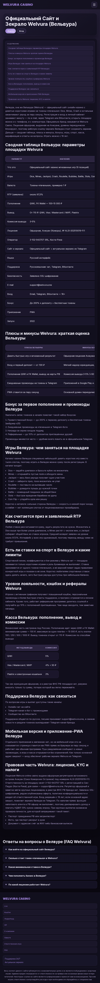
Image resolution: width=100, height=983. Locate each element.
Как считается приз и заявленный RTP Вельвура (28, 69)
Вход (21, 31)
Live (6, 906)
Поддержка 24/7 (12, 959)
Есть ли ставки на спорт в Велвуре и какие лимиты (30, 74)
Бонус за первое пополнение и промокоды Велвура (30, 58)
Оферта (7, 938)
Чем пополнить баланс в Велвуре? (27, 875)
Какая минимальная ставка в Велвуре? (30, 867)
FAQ (6, 950)
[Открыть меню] (94, 5)
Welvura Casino (18, 4)
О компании (9, 931)
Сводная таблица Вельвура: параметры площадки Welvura (33, 48)
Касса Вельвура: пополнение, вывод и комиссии (29, 84)
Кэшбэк (7, 912)
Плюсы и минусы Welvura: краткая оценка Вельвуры (30, 53)
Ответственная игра (12, 944)
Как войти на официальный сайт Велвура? (31, 849)
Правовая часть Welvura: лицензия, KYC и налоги (29, 99)
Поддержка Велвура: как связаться (23, 89)
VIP (5, 925)
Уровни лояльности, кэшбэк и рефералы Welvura (29, 79)
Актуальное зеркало (14, 962)
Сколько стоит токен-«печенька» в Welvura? (33, 858)
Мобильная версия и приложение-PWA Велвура (28, 94)
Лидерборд (9, 919)
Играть (10, 31)
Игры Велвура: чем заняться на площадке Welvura (29, 63)
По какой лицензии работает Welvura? (29, 884)
